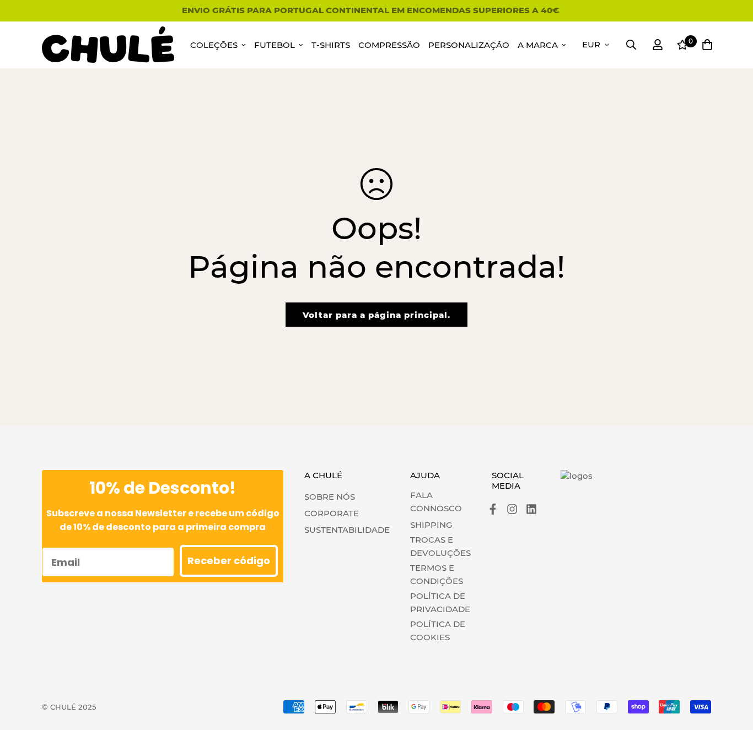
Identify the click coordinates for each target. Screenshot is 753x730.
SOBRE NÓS (329, 496)
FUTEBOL (274, 45)
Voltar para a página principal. (376, 315)
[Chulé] (108, 44)
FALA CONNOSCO (436, 501)
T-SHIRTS (330, 45)
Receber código (228, 560)
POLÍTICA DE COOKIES (437, 630)
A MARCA (538, 45)
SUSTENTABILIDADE (347, 529)
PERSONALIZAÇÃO (468, 45)
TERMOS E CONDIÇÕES (436, 574)
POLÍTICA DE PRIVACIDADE (440, 602)
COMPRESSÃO (389, 45)
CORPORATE (331, 513)
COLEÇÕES (214, 45)
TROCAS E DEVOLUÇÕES (440, 546)
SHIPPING (431, 525)
